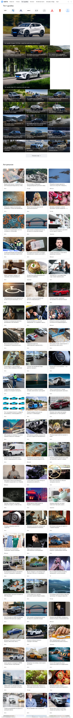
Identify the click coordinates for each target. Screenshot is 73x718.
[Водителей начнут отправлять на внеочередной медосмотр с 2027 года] (13, 179)
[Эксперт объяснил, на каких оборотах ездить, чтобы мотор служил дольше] (13, 498)
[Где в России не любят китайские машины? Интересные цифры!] (13, 612)
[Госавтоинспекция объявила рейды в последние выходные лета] (13, 384)
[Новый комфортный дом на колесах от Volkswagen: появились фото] (36, 407)
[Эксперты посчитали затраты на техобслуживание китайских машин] (36, 521)
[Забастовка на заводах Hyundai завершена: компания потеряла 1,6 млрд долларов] (13, 680)
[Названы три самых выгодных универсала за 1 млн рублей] (59, 407)
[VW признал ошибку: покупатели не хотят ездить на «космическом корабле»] (36, 430)
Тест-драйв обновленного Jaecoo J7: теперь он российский (58, 99)
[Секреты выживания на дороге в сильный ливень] (13, 703)
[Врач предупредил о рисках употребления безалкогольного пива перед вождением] (59, 635)
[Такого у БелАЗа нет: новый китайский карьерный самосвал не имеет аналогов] (59, 384)
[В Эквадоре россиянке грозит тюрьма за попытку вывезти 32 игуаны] (36, 453)
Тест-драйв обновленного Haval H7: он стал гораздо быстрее (36, 111)
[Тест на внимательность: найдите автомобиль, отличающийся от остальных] (13, 407)
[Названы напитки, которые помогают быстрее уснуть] (59, 498)
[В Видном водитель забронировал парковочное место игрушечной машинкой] (36, 339)
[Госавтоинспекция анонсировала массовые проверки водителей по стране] (13, 247)
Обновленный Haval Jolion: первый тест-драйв (36, 149)
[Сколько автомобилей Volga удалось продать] (36, 361)
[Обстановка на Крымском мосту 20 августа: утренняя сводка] (36, 612)
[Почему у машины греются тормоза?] (13, 521)
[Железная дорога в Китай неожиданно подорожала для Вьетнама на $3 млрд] (13, 339)
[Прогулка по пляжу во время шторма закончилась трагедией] (36, 384)
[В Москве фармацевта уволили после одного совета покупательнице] (59, 225)
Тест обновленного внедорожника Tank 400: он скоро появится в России (58, 124)
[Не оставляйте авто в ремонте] (36, 703)
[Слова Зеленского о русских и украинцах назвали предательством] (59, 247)
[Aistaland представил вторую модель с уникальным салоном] (59, 544)
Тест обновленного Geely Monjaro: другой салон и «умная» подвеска (13, 137)
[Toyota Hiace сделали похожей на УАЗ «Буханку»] (13, 589)
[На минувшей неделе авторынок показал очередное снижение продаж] (13, 567)
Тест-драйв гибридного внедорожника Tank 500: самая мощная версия (57, 149)
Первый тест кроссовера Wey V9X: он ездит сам (36, 137)
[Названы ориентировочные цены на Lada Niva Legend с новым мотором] (59, 453)
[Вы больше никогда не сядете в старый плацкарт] (59, 521)
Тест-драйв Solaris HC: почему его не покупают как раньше (58, 137)
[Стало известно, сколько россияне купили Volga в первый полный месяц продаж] (36, 589)
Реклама (13, 717)
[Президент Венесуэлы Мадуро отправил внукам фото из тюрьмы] (13, 475)
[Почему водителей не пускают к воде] (59, 430)
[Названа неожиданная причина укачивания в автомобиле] (13, 316)
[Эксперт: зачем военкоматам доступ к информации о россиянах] (36, 293)
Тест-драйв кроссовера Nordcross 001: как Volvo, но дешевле (58, 111)
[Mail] (2, 1)
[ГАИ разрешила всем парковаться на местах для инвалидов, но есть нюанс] (13, 293)
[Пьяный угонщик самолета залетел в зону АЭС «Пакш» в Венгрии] (59, 179)
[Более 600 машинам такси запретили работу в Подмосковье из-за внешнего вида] (59, 658)
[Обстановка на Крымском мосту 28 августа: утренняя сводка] (36, 225)
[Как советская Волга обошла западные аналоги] (59, 475)
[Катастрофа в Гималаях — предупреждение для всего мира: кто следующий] (36, 179)
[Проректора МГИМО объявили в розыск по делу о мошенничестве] (59, 612)
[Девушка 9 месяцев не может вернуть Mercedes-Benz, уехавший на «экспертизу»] (13, 635)
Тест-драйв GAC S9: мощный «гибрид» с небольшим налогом (35, 99)
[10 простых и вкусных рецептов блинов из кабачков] (36, 270)
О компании (8, 717)
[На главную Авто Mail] (5, 1)
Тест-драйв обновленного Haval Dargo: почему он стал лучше (12, 99)
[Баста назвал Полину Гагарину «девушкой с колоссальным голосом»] (59, 567)
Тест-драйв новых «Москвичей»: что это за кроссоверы (13, 124)
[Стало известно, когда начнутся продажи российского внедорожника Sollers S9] (36, 475)
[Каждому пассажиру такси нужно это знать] (36, 658)
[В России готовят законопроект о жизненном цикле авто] (59, 339)
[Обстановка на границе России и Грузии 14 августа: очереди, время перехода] (13, 430)
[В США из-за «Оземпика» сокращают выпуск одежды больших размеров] (13, 544)
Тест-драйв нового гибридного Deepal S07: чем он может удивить (58, 55)
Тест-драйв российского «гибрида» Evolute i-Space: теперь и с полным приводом (13, 149)
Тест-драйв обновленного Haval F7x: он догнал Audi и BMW (13, 111)
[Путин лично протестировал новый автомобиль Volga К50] (59, 703)
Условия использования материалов (52, 717)
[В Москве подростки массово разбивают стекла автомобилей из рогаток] (13, 202)
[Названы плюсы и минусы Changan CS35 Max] (36, 635)
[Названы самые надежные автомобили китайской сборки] (59, 293)
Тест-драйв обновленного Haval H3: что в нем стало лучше (36, 55)
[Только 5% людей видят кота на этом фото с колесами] (13, 225)
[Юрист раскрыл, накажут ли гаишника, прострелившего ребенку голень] (13, 270)
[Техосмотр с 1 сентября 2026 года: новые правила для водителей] (59, 270)
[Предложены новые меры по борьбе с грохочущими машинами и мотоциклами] (36, 498)
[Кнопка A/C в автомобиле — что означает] (59, 361)
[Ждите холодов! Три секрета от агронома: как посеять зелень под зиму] (36, 680)
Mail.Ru (2, 717)
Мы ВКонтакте (35, 717)
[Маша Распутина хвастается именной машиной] (36, 202)
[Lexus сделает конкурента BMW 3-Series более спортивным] (13, 658)
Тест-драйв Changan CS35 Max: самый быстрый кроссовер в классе (22, 43)
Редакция (41, 717)
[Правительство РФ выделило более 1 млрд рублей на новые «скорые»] (13, 453)
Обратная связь (64, 717)
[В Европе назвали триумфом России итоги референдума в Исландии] (59, 316)
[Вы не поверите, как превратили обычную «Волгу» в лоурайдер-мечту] (36, 567)
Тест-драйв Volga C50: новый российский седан (17, 87)
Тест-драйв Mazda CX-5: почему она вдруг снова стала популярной (36, 124)
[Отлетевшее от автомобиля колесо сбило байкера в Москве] (13, 361)
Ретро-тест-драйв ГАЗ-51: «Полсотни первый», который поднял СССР (14, 55)
